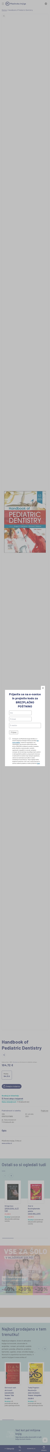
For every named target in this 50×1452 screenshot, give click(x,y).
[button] (43, 688)
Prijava (13, 732)
